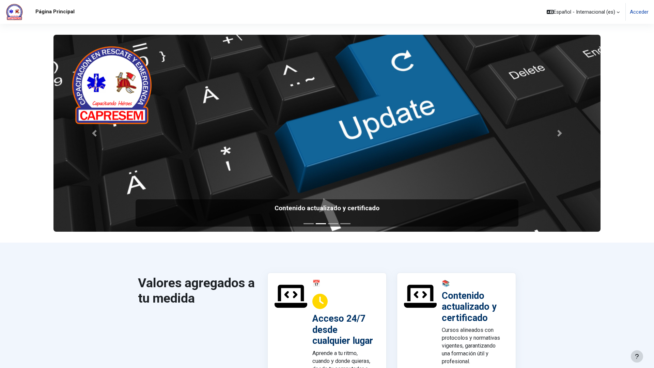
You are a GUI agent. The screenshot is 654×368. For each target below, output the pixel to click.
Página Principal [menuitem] (55, 12)
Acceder (639, 12)
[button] (583, 12)
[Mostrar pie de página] (637, 356)
